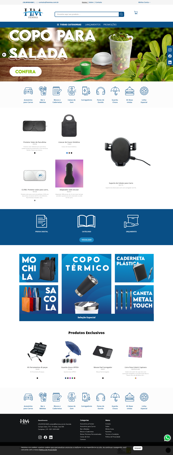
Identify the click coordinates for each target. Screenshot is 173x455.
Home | (85, 2)
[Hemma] (33, 13)
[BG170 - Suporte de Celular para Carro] (121, 151)
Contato (98, 2)
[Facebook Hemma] (45, 437)
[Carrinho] (136, 12)
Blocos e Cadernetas (87, 432)
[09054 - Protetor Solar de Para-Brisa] (35, 126)
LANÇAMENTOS (93, 24)
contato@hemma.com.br (49, 2)
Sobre (107, 426)
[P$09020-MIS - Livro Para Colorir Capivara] (135, 351)
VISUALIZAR (86, 240)
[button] (4, 54)
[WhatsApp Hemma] (167, 438)
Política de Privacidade (112, 437)
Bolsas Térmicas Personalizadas (90, 434)
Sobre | (92, 2)
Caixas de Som (85, 437)
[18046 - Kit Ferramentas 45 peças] (37, 351)
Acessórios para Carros (88, 426)
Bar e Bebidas (84, 429)
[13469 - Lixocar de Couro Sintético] (69, 126)
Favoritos (108, 432)
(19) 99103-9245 (43, 424)
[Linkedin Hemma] (51, 437)
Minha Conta (109, 429)
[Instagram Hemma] (40, 437)
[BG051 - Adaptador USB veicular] (69, 173)
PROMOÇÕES (110, 24)
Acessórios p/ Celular (87, 424)
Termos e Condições (112, 434)
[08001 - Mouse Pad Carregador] (103, 351)
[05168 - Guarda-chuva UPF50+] (70, 351)
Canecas (83, 439)
